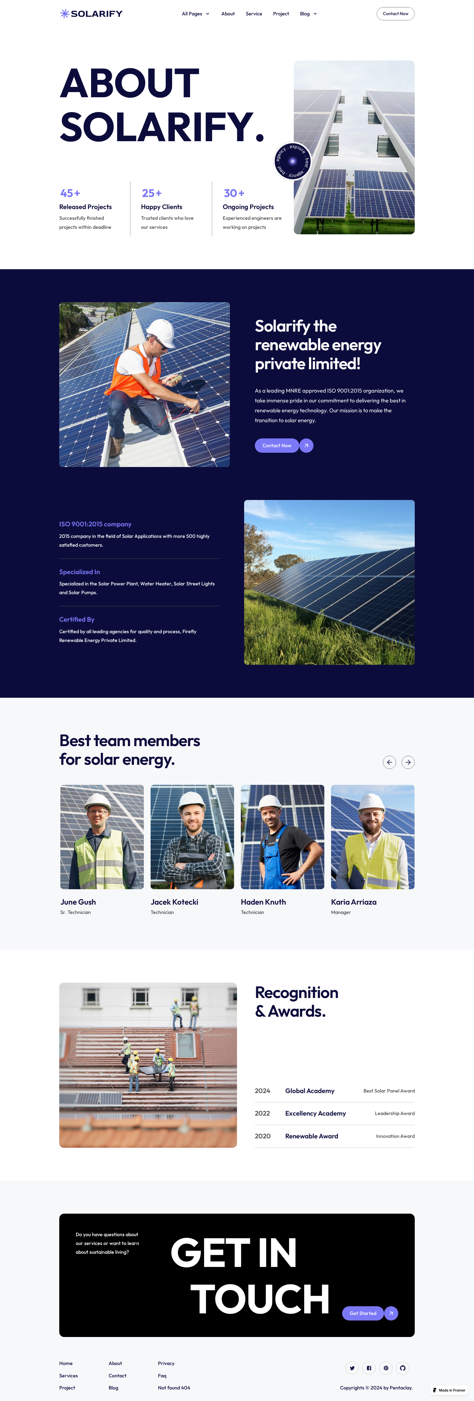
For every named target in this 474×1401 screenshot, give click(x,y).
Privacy (167, 1363)
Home (66, 1363)
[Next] (408, 762)
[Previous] (389, 762)
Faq (162, 1375)
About (115, 1363)
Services (68, 1375)
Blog (113, 1388)
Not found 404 (174, 1388)
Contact (117, 1375)
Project (67, 1388)
